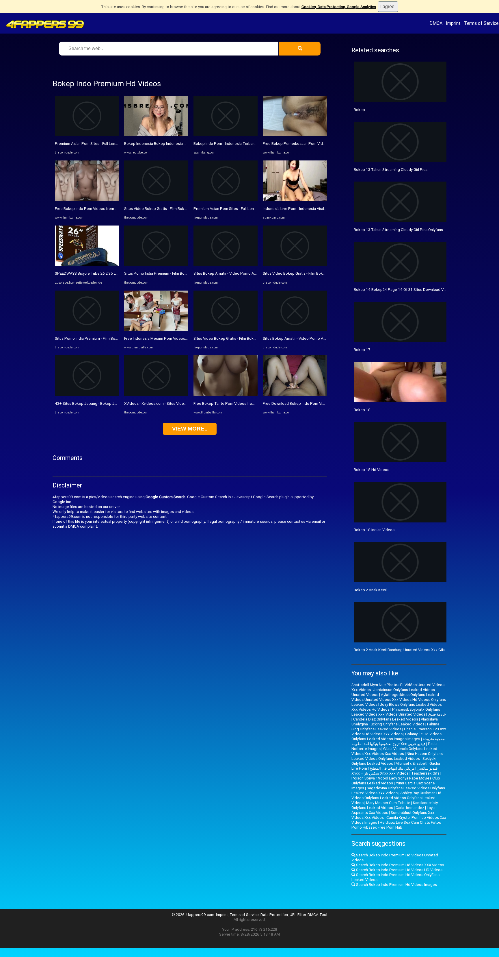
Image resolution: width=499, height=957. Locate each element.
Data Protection (274, 914)
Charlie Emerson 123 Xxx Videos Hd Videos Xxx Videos (398, 731)
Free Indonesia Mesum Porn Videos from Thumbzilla (169, 338)
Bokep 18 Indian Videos (374, 529)
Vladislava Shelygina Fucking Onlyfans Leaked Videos (394, 722)
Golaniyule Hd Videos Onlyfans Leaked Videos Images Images (396, 736)
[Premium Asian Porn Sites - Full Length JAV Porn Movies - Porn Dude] (87, 134)
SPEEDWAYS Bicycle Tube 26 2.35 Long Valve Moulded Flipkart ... (110, 273)
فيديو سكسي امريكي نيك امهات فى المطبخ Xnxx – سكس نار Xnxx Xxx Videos (394, 771)
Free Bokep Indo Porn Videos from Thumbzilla (94, 208)
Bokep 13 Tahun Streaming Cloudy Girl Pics (390, 169)
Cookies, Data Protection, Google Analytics (338, 6)
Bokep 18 (362, 409)
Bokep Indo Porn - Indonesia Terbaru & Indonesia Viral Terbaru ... (248, 143)
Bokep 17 (362, 349)
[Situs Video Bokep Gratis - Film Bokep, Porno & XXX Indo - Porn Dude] (156, 199)
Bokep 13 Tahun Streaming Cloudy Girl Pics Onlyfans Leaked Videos (412, 229)
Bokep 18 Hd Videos (371, 469)
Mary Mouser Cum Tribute (388, 802)
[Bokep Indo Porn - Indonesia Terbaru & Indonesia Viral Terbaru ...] (225, 134)
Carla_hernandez (410, 807)
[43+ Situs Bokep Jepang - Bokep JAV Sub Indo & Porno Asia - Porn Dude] (87, 394)
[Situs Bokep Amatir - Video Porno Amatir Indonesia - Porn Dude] (225, 264)
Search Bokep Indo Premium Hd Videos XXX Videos (399, 864)
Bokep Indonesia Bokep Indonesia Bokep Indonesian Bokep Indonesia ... (186, 143)
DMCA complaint (82, 526)
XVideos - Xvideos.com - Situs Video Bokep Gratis (166, 403)
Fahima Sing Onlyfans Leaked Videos (395, 726)
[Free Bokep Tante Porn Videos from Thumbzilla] (225, 394)
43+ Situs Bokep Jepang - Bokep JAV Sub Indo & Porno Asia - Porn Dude (117, 403)
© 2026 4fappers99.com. (194, 914)
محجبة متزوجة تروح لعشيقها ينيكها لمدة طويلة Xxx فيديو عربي (398, 741)
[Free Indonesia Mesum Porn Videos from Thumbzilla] (156, 329)
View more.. (189, 429)
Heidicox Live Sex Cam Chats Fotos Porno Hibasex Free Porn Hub (396, 825)
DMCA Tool (317, 914)
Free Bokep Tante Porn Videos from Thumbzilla (234, 403)
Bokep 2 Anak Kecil (370, 589)
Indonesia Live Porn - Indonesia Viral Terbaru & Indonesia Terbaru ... (320, 208)
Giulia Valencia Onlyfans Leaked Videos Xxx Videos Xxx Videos (394, 751)
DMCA (435, 23)
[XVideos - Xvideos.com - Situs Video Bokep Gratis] (156, 394)
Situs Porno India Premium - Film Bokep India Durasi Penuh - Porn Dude (115, 338)
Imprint (453, 23)
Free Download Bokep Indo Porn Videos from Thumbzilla (311, 403)
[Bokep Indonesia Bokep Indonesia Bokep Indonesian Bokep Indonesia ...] (156, 134)
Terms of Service (481, 23)
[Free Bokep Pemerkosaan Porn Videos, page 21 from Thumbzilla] (295, 134)
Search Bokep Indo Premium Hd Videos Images (396, 884)
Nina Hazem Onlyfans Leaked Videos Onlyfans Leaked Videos (397, 756)
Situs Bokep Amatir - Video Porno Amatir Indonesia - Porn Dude (247, 273)
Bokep (359, 109)
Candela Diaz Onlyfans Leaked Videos (385, 719)
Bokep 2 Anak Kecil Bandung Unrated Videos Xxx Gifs (399, 649)
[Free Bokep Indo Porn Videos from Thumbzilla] (87, 199)
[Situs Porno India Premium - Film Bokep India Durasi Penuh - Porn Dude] (87, 329)
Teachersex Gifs (425, 773)
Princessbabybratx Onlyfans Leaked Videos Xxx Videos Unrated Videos (395, 712)
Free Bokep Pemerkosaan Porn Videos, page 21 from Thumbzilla (318, 143)
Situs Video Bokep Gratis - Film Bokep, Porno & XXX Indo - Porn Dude (183, 208)
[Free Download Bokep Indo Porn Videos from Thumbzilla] (295, 394)
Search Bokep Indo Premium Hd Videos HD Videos (398, 869)
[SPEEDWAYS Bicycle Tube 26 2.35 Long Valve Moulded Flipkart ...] (87, 264)
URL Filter (298, 914)
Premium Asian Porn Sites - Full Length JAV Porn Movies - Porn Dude (113, 143)
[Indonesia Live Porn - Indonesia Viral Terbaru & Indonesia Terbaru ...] (295, 199)
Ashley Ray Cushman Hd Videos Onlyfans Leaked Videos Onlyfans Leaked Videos (396, 797)
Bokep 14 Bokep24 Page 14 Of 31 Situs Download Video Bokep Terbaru (416, 289)
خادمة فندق (437, 714)
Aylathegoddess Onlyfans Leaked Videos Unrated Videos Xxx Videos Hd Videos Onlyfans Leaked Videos (398, 699)
